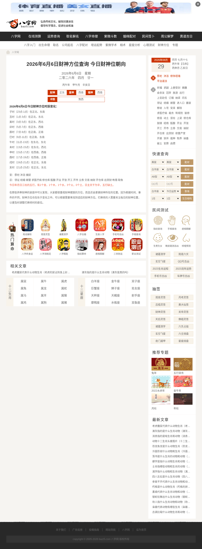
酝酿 (172, 123)
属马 (23, 295)
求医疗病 (162, 113)
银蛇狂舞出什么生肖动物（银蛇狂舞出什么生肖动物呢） (171, 497)
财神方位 (163, 45)
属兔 (23, 288)
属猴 (64, 295)
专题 (175, 45)
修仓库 (187, 118)
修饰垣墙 (175, 76)
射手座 (136, 295)
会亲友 (161, 92)
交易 (179, 128)
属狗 (44, 302)
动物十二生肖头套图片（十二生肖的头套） (171, 442)
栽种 (172, 138)
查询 (187, 191)
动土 (166, 118)
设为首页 (141, 529)
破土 (159, 143)
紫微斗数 (110, 36)
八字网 (16, 36)
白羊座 (95, 281)
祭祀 (159, 76)
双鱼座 (136, 302)
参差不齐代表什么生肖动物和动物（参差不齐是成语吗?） (171, 482)
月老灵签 (183, 297)
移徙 (159, 108)
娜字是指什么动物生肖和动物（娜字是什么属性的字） (171, 462)
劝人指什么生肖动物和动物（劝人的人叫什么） (171, 503)
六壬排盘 (183, 333)
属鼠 (23, 281)
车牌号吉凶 (183, 276)
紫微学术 (111, 45)
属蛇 (64, 288)
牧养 (179, 138)
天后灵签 (160, 319)
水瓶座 (115, 302)
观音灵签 (160, 297)
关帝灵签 (183, 312)
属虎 (64, 281)
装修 (187, 113)
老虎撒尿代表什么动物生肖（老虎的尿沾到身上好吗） (42, 272)
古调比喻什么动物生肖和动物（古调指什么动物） (171, 513)
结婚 (166, 103)
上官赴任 (162, 98)
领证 (159, 103)
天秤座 (95, 295)
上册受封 (175, 87)
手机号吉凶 (160, 276)
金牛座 (115, 281)
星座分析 (134, 45)
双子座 (136, 281)
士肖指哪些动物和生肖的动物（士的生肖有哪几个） (171, 467)
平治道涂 (162, 81)
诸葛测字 (160, 254)
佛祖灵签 (183, 319)
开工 (159, 128)
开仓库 (161, 133)
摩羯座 (95, 302)
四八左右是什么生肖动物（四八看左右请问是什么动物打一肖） (171, 477)
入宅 (166, 108)
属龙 (44, 288)
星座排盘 (183, 341)
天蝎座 (115, 295)
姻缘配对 (129, 36)
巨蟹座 (95, 288)
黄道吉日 (186, 36)
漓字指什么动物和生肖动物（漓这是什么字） (171, 472)
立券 (172, 128)
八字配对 (82, 45)
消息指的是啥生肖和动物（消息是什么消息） (171, 437)
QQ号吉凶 (183, 261)
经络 (166, 123)
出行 (181, 92)
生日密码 (187, 198)
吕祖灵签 (160, 304)
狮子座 (115, 288)
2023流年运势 (183, 268)
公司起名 (67, 45)
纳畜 (186, 138)
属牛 (44, 281)
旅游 (175, 92)
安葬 (166, 143)
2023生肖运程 (160, 268)
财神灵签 (160, 312)
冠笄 (168, 92)
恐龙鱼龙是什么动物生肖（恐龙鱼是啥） (171, 447)
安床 (172, 108)
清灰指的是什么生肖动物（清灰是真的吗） (106, 272)
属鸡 (23, 302)
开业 (179, 123)
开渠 (159, 138)
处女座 (136, 288)
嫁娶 (172, 103)
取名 (56, 45)
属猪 (64, 302)
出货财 (170, 133)
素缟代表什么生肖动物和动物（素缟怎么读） (171, 492)
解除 (179, 108)
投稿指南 (94, 529)
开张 (186, 123)
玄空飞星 (160, 261)
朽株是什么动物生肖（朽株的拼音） (172, 486)
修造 (159, 118)
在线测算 (34, 36)
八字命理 (91, 36)
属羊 (44, 295)
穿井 (166, 138)
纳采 (177, 98)
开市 (166, 128)
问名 (184, 98)
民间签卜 (148, 36)
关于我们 (61, 529)
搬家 (188, 103)
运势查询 (53, 36)
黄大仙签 (183, 304)
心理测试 (149, 45)
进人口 (180, 103)
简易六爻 (183, 254)
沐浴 (166, 76)
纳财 (186, 128)
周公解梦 (167, 36)
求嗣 (166, 87)
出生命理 (44, 45)
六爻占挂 (183, 326)
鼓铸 (159, 123)
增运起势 (96, 45)
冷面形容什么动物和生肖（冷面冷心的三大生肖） (171, 452)
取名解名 (72, 36)
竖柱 (172, 118)
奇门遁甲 (160, 341)
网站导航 (111, 529)
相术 (123, 45)
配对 (187, 162)
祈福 (159, 87)
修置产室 (180, 133)
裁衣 (171, 113)
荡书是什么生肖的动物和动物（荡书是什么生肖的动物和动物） (171, 457)
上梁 (179, 118)
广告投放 (77, 529)
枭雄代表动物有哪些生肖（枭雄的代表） (171, 508)
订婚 (171, 98)
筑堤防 (179, 113)
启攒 (172, 143)
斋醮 (184, 87)
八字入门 (29, 45)
